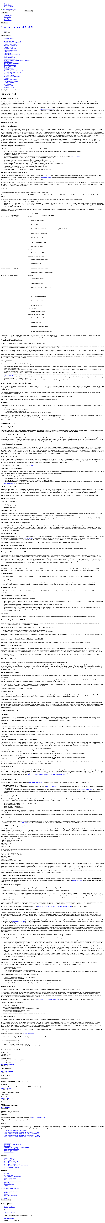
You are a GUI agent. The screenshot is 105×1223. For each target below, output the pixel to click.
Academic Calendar (9, 38)
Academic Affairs (8, 68)
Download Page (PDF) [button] (10, 1212)
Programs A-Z (7, 17)
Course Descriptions (9, 82)
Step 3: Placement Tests (10, 1162)
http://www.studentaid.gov (47, 109)
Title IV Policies (9, 375)
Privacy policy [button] (7, 1192)
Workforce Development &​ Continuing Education (17, 60)
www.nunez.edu (27, 538)
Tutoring (6, 1185)
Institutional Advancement (10, 66)
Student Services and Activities (12, 54)
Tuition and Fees (8, 47)
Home (5, 31)
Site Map (6, 1182)
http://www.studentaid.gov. (85, 789)
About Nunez (7, 1143)
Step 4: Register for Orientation (12, 1164)
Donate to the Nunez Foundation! (12, 1176)
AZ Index (6, 3)
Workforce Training (9, 1152)
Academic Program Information (12, 76)
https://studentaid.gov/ (46, 177)
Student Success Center (10, 65)
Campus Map (7, 1146)
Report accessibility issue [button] (10, 1195)
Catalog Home (7, 5)
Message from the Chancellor (11, 1149)
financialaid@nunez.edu (18, 119)
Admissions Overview (10, 1158)
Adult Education (8, 62)
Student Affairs (8, 51)
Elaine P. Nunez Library (10, 1178)
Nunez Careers (8, 1179)
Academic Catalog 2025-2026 (17, 26)
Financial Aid (7, 53)
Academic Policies (9, 69)
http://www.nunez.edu (9, 483)
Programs (6, 78)
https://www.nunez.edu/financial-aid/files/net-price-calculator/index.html (46, 774)
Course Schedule (8, 1175)
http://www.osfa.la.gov (6, 1088)
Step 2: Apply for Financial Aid (12, 1161)
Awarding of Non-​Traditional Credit (13, 71)
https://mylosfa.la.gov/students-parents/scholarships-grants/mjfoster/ (54, 906)
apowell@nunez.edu (28, 1033)
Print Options (4, 22)
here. (32, 465)
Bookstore (6, 1173)
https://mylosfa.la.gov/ (77, 880)
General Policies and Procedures (12, 72)
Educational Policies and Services (12, 42)
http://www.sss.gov (76, 156)
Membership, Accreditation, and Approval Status (16, 1147)
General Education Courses (11, 75)
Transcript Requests (9, 1184)
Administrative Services (10, 57)
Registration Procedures (10, 48)
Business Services (8, 56)
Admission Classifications (10, 45)
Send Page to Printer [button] (9, 1207)
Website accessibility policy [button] (11, 1191)
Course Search (7, 20)
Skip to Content (8, 2)
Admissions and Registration (11, 44)
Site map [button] (6, 1194)
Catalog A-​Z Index (9, 87)
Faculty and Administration (11, 81)
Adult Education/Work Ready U (12, 1144)
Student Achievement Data (11, 1150)
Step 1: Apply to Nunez (10, 1160)
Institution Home (8, 6)
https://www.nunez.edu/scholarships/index (48, 999)
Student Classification (9, 73)
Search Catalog (5, 10)
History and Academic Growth (12, 39)
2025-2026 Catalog (9, 1218)
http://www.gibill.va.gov (18, 921)
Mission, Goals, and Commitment (12, 41)
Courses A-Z (7, 18)
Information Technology (10, 59)
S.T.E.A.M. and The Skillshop (12, 63)
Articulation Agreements (10, 50)
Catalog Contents (8, 85)
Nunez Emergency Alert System (12, 1181)
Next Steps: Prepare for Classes (12, 1167)
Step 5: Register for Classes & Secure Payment (16, 1165)
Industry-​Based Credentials (11, 79)
